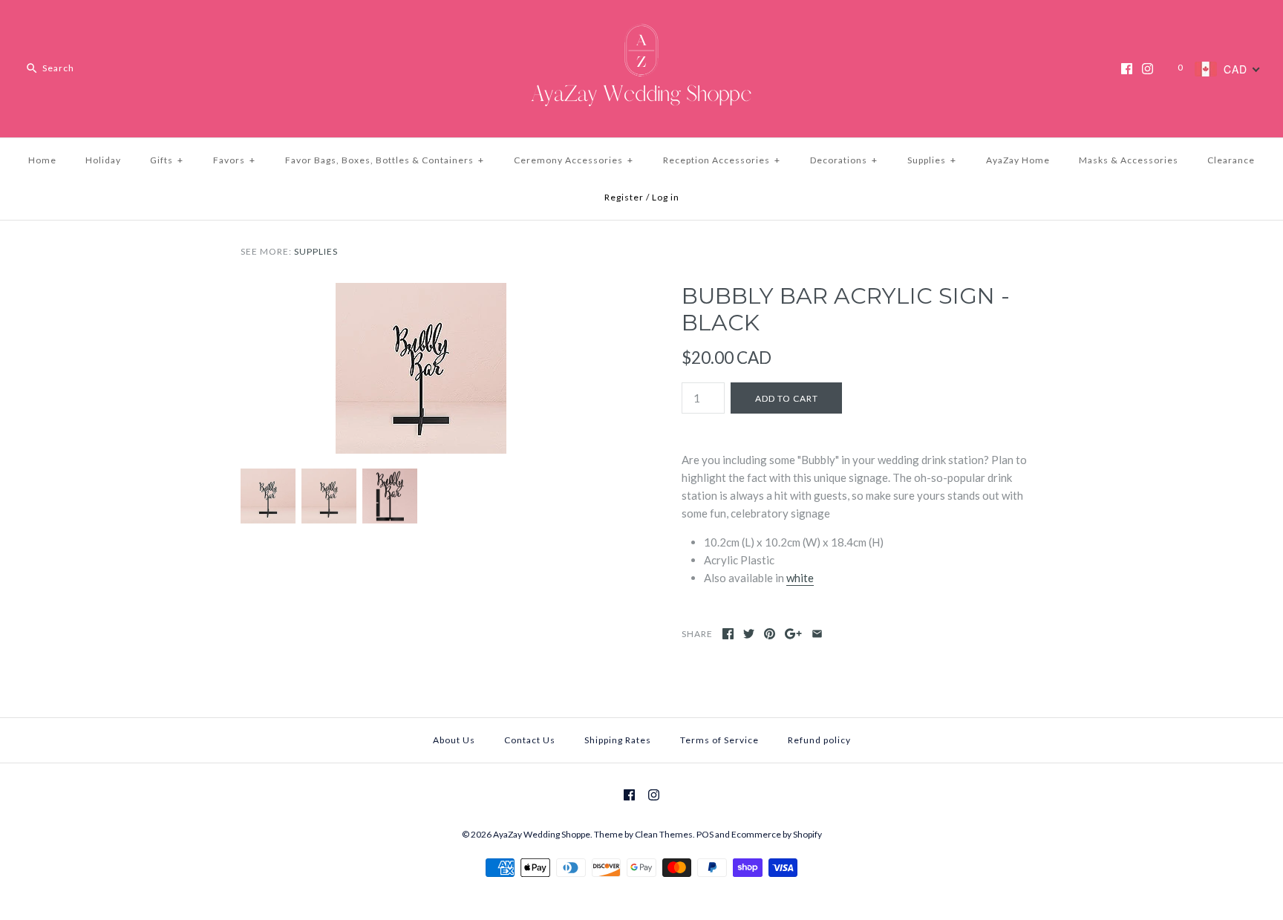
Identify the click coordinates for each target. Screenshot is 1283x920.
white (800, 577)
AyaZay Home (1018, 160)
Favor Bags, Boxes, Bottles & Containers (384, 160)
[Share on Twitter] (748, 633)
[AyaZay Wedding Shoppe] (641, 23)
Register (624, 197)
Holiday (103, 160)
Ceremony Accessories (573, 160)
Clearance (1231, 160)
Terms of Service (719, 740)
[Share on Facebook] (728, 633)
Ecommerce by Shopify (776, 834)
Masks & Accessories (1128, 160)
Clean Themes (664, 834)
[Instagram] (1147, 68)
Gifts (166, 160)
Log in (665, 197)
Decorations (844, 160)
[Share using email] (817, 633)
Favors (234, 160)
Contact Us (529, 740)
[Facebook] (1126, 68)
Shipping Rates (617, 740)
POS (705, 834)
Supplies (931, 160)
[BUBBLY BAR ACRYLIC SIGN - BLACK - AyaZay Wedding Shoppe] (421, 291)
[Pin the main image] (769, 633)
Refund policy (819, 740)
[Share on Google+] (793, 633)
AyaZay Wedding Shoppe (541, 834)
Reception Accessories (721, 160)
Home (42, 160)
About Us (454, 740)
